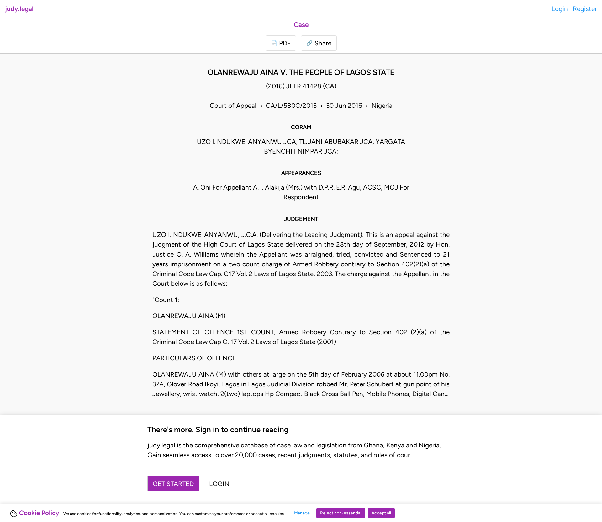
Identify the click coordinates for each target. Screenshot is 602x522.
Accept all (381, 513)
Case (301, 25)
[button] (319, 43)
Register (585, 9)
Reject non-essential (340, 513)
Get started (173, 484)
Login (560, 9)
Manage (302, 513)
